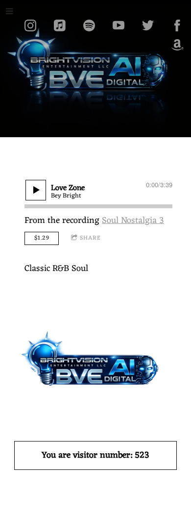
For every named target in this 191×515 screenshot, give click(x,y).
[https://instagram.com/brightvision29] (30, 25)
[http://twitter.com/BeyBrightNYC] (148, 25)
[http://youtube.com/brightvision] (118, 25)
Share (90, 238)
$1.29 (41, 238)
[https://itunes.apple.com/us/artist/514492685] (60, 25)
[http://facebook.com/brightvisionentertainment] (177, 25)
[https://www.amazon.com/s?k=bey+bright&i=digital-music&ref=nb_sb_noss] (177, 45)
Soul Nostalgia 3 (133, 220)
